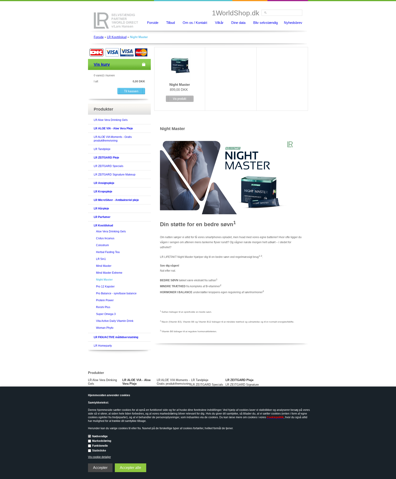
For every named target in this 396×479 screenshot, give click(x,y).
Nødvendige (100, 436)
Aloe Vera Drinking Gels (111, 231)
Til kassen (131, 91)
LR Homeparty (103, 345)
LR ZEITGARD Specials (108, 166)
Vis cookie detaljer (99, 457)
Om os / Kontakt (195, 23)
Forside (152, 23)
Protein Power (105, 300)
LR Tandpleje (102, 149)
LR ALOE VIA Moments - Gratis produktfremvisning (174, 381)
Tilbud (170, 23)
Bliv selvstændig (265, 23)
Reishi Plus (103, 307)
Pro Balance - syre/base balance (116, 293)
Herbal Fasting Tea (108, 252)
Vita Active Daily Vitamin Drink (114, 321)
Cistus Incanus (105, 238)
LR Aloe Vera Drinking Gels (111, 120)
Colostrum (102, 245)
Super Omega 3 (106, 314)
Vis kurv (102, 64)
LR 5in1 (101, 259)
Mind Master (103, 265)
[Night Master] (179, 79)
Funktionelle (100, 445)
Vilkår (219, 23)
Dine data (238, 23)
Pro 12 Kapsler (105, 286)
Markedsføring (101, 441)
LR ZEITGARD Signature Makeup (114, 174)
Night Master (104, 279)
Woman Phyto (104, 327)
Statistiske (99, 450)
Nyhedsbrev (293, 23)
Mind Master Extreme (109, 272)
